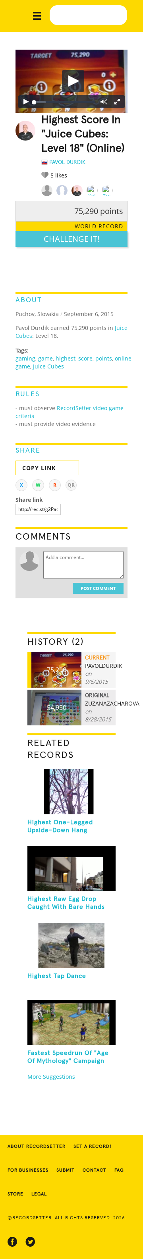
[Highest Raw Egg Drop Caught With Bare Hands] (71, 868)
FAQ (119, 1170)
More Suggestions (51, 1076)
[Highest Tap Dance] (71, 945)
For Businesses (28, 1170)
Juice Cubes (48, 366)
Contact (94, 1170)
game (45, 358)
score (85, 358)
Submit (65, 1170)
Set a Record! (92, 1146)
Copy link (39, 468)
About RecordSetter (37, 1146)
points (103, 358)
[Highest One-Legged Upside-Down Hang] (71, 791)
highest (65, 358)
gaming (25, 358)
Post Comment (98, 588)
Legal (39, 1194)
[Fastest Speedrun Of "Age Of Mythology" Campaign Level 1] (71, 1022)
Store (15, 1194)
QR (71, 485)
